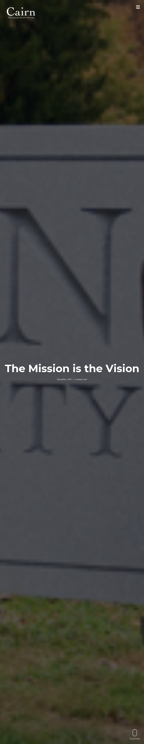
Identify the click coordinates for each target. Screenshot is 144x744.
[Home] (21, 12)
